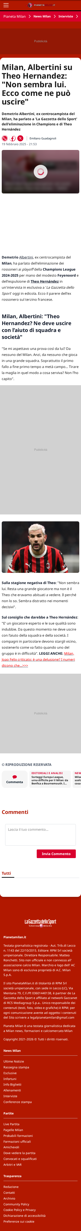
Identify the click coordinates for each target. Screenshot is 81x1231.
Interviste (66, 16)
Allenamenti (12, 1090)
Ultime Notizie (13, 1061)
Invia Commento (56, 853)
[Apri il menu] (6, 5)
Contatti (9, 1192)
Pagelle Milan (13, 1130)
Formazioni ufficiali (17, 1141)
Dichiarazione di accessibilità (24, 1216)
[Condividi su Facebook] (13, 138)
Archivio (9, 1198)
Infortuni (9, 1079)
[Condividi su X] (20, 138)
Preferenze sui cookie (18, 1221)
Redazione (11, 1187)
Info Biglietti (12, 1084)
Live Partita (11, 1124)
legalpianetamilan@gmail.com (52, 1017)
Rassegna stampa (16, 1067)
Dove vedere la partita (19, 1153)
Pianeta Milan (14, 16)
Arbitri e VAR (12, 1164)
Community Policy (16, 1204)
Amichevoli (11, 1147)
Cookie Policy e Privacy (19, 1210)
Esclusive (10, 1073)
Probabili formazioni (18, 1136)
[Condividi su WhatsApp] (5, 138)
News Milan (42, 16)
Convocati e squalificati (20, 1159)
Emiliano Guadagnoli (43, 138)
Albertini (26, 257)
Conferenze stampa (17, 1102)
